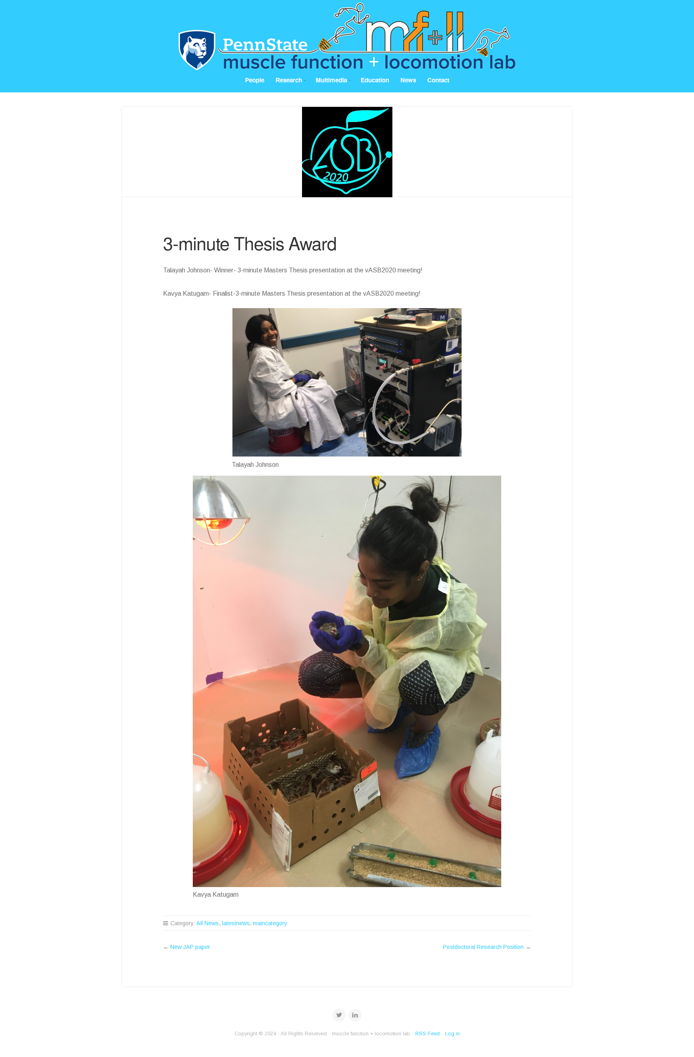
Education (375, 80)
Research (289, 80)
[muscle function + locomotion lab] (346, 36)
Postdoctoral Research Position (483, 947)
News (408, 80)
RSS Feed (427, 1033)
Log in (452, 1033)
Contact (438, 80)
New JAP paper (190, 947)
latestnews (236, 923)
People (254, 80)
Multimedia (331, 80)
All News (207, 923)
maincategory (270, 923)
